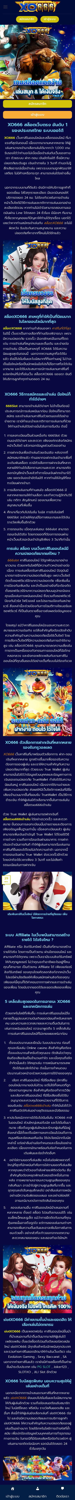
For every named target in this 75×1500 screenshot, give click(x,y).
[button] (5, 7)
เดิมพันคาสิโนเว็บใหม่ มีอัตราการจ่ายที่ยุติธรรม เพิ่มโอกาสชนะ (37, 916)
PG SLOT (43, 1367)
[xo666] (37, 7)
